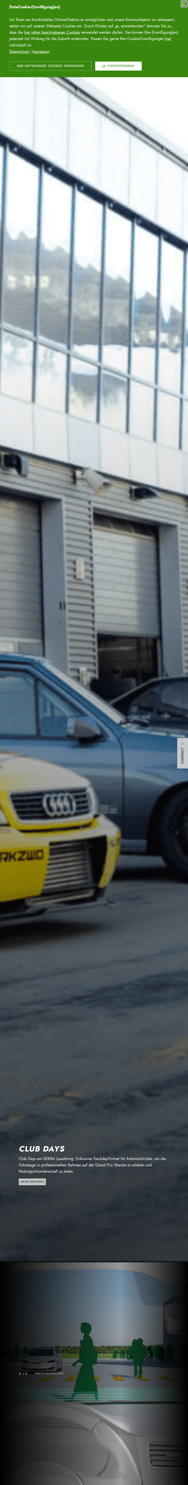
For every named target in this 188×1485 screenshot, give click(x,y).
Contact (182, 756)
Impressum (40, 51)
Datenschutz (19, 51)
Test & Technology (51, 1373)
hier (168, 39)
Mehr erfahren (32, 1182)
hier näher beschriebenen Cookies (52, 32)
